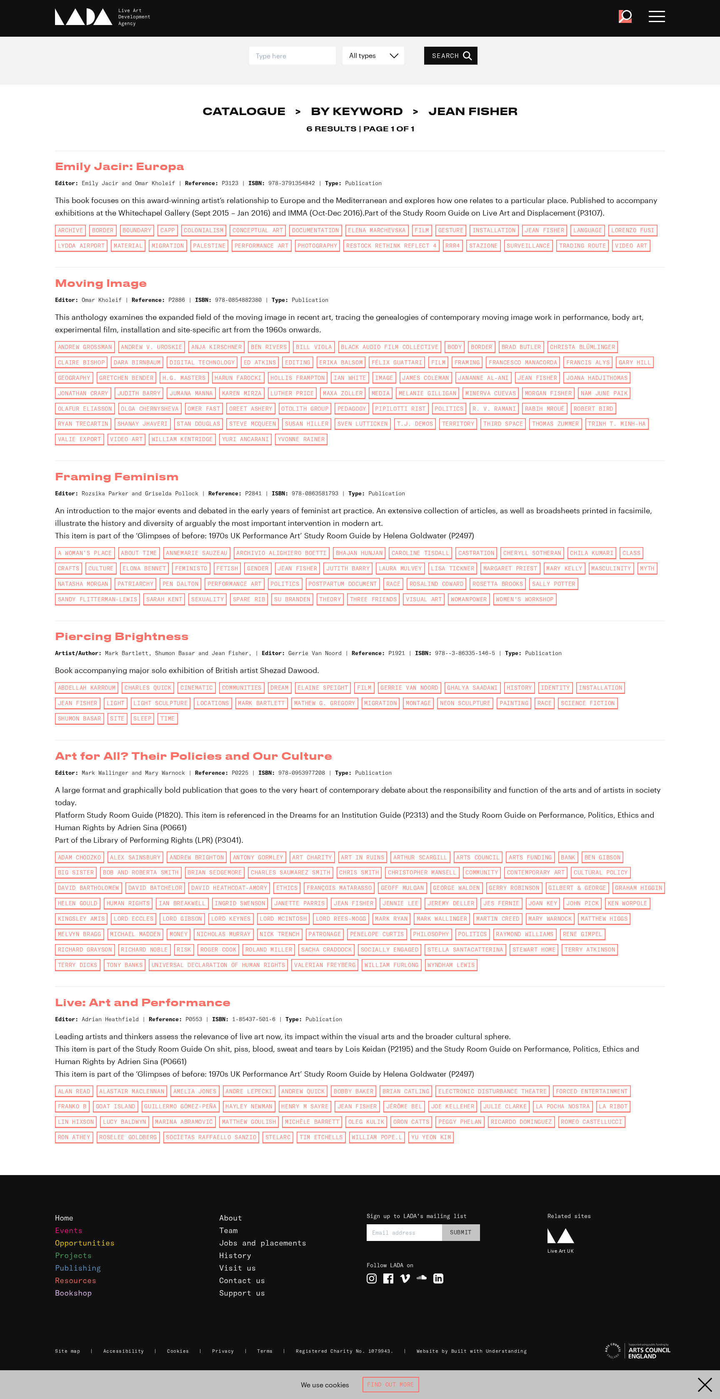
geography (74, 377)
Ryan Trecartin (83, 423)
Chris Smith (359, 872)
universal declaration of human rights (218, 965)
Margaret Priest (510, 568)
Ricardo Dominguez (521, 1121)
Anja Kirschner (216, 347)
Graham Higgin (638, 887)
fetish (227, 568)
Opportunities (85, 1243)
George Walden (456, 887)
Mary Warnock (550, 918)
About (230, 1218)
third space (503, 423)
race (393, 583)
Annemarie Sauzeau (196, 553)
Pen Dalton (180, 583)
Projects (73, 1255)
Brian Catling (406, 1091)
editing (297, 362)
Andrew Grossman (85, 347)
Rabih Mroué (545, 408)
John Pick (582, 903)
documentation (315, 230)
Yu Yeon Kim (431, 1137)
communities (242, 687)
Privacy (223, 1351)
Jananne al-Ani (483, 377)
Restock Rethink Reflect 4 (391, 245)
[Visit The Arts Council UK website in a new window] (610, 1351)
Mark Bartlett (261, 703)
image (384, 377)
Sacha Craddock (326, 949)
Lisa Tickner (452, 568)
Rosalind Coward (437, 583)
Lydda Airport (81, 245)
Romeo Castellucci (591, 1121)
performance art (262, 245)
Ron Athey (74, 1137)
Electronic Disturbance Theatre (492, 1091)
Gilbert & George (577, 887)
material (128, 245)
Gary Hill (635, 362)
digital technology (202, 362)
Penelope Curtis (377, 934)
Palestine (209, 245)
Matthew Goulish (249, 1121)
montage (418, 703)
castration (476, 553)
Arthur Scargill (420, 857)
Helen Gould (78, 903)
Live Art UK (561, 1250)
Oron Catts (411, 1121)
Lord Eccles (133, 918)
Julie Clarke (505, 1106)
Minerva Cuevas (490, 393)
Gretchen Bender (126, 377)
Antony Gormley (258, 857)
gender (258, 568)
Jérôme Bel (404, 1106)
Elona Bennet (144, 568)
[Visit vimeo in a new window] (405, 1278)
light (116, 703)
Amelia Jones (195, 1091)
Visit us (237, 1268)
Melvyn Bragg (79, 934)
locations (213, 703)
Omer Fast (204, 408)
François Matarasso (339, 887)
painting (514, 703)
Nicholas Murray (224, 934)
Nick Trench (279, 934)
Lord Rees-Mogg (341, 918)
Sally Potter (553, 583)
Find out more (390, 1384)
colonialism (203, 230)
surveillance (528, 245)
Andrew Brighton (197, 857)
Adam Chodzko (79, 857)
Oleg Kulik (366, 1121)
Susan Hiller (306, 423)
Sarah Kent (164, 599)
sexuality (207, 599)
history (519, 687)
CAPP (167, 230)
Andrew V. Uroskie (151, 347)
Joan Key (542, 903)
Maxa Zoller (342, 393)
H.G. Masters (184, 377)
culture (101, 568)
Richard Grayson (85, 949)
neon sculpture (465, 703)
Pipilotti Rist (400, 408)
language (587, 230)
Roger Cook (218, 949)
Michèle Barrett (312, 1121)
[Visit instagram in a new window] (372, 1278)
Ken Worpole (628, 903)
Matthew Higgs (604, 918)
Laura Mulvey (400, 568)
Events (68, 1230)
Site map (67, 1351)
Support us (242, 1293)
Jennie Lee (400, 903)
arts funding (530, 857)
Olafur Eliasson (85, 408)
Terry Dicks (78, 965)
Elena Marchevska (377, 230)
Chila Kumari (591, 553)
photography (317, 245)
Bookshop (73, 1293)
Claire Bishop (81, 362)
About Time (139, 553)
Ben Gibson (603, 857)
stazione (483, 245)
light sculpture (160, 703)
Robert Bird (593, 408)
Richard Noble (144, 949)
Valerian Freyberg (324, 965)
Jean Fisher (544, 230)
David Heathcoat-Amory (229, 887)
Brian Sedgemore (215, 872)
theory (330, 599)
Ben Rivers (269, 347)
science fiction (588, 703)
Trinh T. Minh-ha (617, 423)
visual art (424, 599)
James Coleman (425, 377)
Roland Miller (268, 949)
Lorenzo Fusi (633, 230)
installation (494, 230)
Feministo (191, 568)
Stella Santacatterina (465, 949)
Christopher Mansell (422, 872)
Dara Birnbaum (137, 362)
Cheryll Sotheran (532, 553)
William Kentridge (182, 439)
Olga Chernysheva (150, 408)
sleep (142, 718)
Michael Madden (135, 934)
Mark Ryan (391, 918)
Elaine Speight (323, 687)
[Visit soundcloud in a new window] (422, 1278)
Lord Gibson (182, 918)
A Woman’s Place (85, 553)
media (381, 393)
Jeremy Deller (451, 903)
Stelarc (278, 1137)
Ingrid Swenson (240, 903)
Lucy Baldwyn (124, 1121)
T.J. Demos (415, 423)
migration (168, 245)
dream (279, 687)
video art (631, 245)
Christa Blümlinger (582, 347)
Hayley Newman (248, 1106)
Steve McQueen (252, 423)
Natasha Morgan (83, 583)
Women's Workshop (525, 599)
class (631, 553)
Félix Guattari (397, 362)
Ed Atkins (260, 362)
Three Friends (373, 599)
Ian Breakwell (182, 903)
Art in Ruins (362, 857)
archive (70, 230)
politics (449, 408)
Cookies (178, 1351)
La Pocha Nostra (563, 1106)
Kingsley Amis (81, 918)
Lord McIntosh (283, 918)
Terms (265, 1351)
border (103, 230)
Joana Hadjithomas (597, 377)
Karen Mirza (242, 393)
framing (467, 362)
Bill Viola (314, 347)
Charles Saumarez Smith (290, 872)
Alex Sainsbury (135, 857)
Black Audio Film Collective (389, 347)
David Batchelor (155, 887)
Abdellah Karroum (87, 687)
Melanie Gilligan (428, 393)
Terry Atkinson (590, 949)
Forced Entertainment (592, 1091)
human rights (128, 903)
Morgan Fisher (548, 393)
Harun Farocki (238, 377)
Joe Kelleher (453, 1106)
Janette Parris (299, 903)
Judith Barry (139, 393)
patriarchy (136, 583)
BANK (568, 857)
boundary (136, 230)
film (422, 230)
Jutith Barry (348, 568)
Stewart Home (534, 949)
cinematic (196, 687)
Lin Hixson (76, 1121)
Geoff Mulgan (402, 887)
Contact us (242, 1280)
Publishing (78, 1268)
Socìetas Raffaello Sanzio (211, 1137)
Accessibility (123, 1351)
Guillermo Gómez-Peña (180, 1106)
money (179, 934)
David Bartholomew (88, 887)
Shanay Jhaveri (143, 423)
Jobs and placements (262, 1243)
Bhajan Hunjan (359, 553)
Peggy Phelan (460, 1121)
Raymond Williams (525, 934)
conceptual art (257, 230)
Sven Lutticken (363, 423)
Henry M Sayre (304, 1106)
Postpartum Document (342, 583)
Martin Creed (498, 918)
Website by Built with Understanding (472, 1351)
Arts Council (478, 857)
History (235, 1255)
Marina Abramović (184, 1121)
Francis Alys (588, 362)
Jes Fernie (501, 903)
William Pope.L (377, 1137)
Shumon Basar (79, 718)
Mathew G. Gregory (324, 703)
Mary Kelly (564, 568)
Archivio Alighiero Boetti (281, 553)
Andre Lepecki (248, 1091)
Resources (75, 1280)
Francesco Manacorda (523, 362)
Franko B (72, 1106)
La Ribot (613, 1106)
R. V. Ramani (494, 408)
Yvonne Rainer (301, 439)
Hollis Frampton (297, 377)
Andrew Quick (303, 1091)
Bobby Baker (353, 1091)
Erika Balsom (340, 362)
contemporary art (536, 872)
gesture (451, 230)
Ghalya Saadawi (472, 687)
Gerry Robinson (514, 887)
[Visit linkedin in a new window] (438, 1278)
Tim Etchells (321, 1137)
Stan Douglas (198, 423)
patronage (324, 934)
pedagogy (352, 408)
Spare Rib (249, 599)
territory (458, 423)
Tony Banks (125, 965)
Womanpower (469, 599)
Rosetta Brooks (497, 583)
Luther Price (292, 393)
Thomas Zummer (555, 423)
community (481, 872)
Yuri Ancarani (245, 439)
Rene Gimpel (582, 934)
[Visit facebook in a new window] (388, 1278)
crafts (69, 568)
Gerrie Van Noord (409, 687)
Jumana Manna (191, 393)
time (167, 718)
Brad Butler (521, 347)
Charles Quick (148, 687)
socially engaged (390, 949)
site (117, 718)
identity (555, 687)
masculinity (611, 568)
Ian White (350, 377)
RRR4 (452, 245)
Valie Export (79, 439)
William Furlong (392, 965)
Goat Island (115, 1106)
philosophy (431, 934)
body (455, 347)
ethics (287, 887)
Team (228, 1230)
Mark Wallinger (442, 918)
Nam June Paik (604, 393)
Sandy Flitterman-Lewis (98, 599)
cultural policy (601, 872)
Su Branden (292, 599)
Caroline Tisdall (421, 553)
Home (64, 1218)
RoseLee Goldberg (128, 1137)
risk (184, 949)
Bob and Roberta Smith (141, 872)
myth (647, 568)
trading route (582, 245)
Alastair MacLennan (131, 1091)
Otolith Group (304, 408)
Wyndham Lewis (451, 965)
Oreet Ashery (250, 408)
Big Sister (76, 872)
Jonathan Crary (83, 393)
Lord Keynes (231, 918)
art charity (312, 857)
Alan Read (74, 1091)
